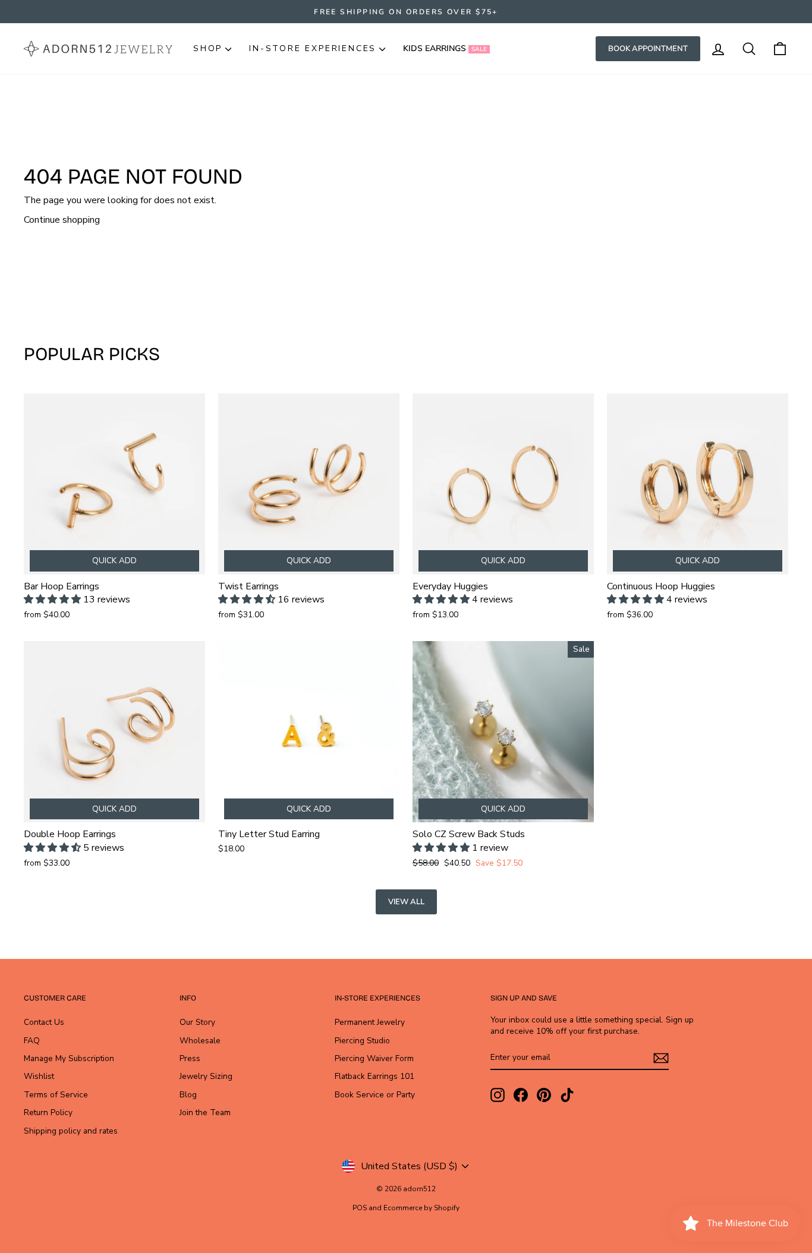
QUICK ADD (114, 560)
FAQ (32, 1040)
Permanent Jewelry (370, 1022)
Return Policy (48, 1112)
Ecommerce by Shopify (421, 1208)
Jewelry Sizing (206, 1076)
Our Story (197, 1022)
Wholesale (200, 1040)
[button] (53, 599)
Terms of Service (56, 1094)
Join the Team (205, 1112)
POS (360, 1208)
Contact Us (44, 1022)
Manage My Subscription (69, 1058)
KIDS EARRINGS (445, 48)
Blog (188, 1094)
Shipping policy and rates (71, 1131)
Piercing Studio (362, 1040)
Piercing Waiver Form (374, 1058)
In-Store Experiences (312, 48)
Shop (207, 48)
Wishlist (39, 1076)
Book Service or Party (375, 1094)
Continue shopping (62, 219)
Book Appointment (648, 48)
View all (406, 902)
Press (190, 1058)
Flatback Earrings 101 (374, 1076)
